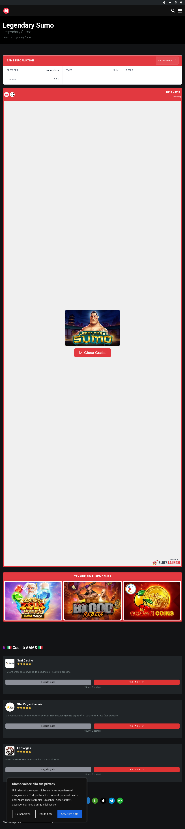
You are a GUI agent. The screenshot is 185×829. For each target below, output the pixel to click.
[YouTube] (170, 2)
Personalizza (23, 814)
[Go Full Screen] (12, 94)
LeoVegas (24, 748)
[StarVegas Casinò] (9, 710)
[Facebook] (164, 2)
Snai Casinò (25, 660)
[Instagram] (176, 2)
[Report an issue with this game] (6, 94)
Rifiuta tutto (46, 814)
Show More (165, 60)
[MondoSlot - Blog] (6, 10)
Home (6, 37)
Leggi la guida (48, 682)
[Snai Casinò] (9, 667)
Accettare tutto (69, 814)
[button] (92, 328)
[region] (47, 800)
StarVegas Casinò (29, 704)
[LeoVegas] (9, 754)
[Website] (181, 2)
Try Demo (33, 600)
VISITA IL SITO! (137, 682)
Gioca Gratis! (95, 353)
